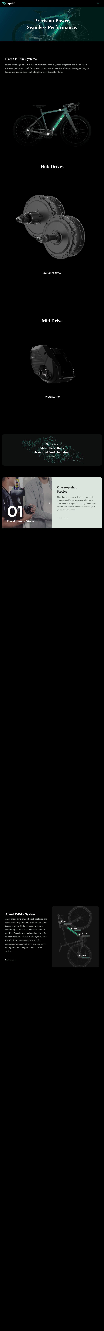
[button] (4, 502)
